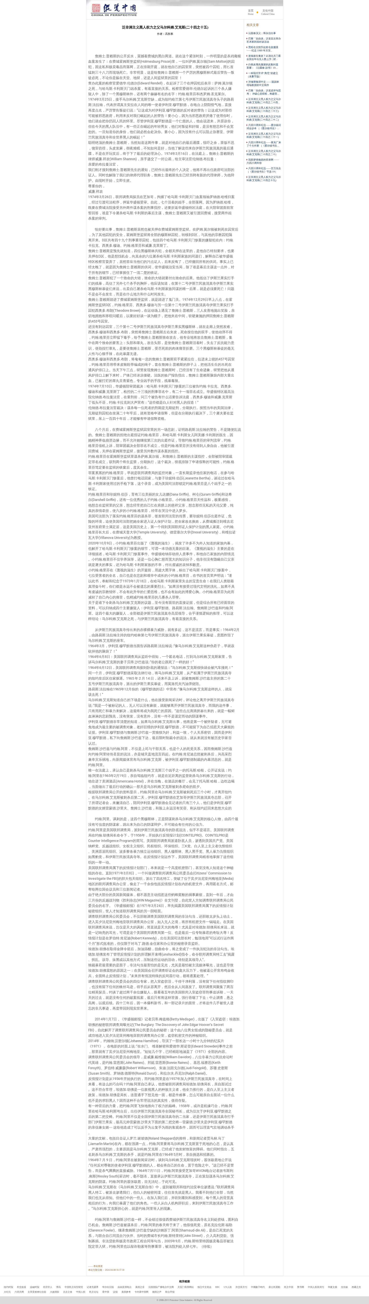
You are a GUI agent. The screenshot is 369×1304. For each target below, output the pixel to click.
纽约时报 (8, 1287)
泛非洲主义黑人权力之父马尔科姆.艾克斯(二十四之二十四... (264, 101)
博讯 (58, 1287)
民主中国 (288, 1287)
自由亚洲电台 (124, 1287)
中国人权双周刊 (316, 1287)
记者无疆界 (92, 1287)
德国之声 (156, 1292)
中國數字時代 (258, 1287)
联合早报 (170, 1292)
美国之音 (140, 1287)
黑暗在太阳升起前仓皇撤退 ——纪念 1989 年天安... (262, 49)
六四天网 (19, 1292)
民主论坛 (93, 1292)
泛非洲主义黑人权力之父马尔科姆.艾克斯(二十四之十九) (264, 179)
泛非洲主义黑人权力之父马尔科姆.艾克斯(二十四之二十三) (264, 109)
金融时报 (34, 1287)
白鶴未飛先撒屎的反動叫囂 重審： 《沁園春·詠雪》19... (262, 66)
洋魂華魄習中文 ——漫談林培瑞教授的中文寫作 (263, 84)
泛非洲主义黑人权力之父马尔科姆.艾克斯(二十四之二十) (264, 153)
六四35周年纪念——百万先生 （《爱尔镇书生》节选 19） (264, 170)
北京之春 (67, 1292)
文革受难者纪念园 (37, 1292)
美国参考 (126, 1292)
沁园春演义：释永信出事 (262, 33)
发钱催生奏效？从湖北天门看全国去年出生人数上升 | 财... (264, 58)
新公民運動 (274, 1287)
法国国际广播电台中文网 (161, 1287)
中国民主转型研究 (74, 1287)
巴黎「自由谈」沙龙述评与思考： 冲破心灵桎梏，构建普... (264, 92)
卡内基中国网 (141, 1292)
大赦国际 (54, 1292)
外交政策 (21, 1287)
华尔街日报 (108, 1287)
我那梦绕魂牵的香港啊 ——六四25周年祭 (263, 161)
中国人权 (80, 1292)
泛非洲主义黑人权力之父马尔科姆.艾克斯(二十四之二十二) (264, 118)
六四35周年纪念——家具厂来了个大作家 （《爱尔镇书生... (264, 144)
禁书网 (300, 1287)
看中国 (105, 1292)
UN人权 (228, 1287)
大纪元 (7, 1292)
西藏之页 (356, 1287)
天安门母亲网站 (186, 1287)
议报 (115, 1292)
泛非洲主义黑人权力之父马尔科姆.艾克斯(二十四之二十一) (264, 135)
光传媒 (344, 1287)
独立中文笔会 (204, 1287)
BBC (217, 1287)
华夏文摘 (332, 1287)
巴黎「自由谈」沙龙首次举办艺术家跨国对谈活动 (264, 40)
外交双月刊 (241, 1287)
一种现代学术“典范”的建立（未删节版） (262, 75)
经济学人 (47, 1287)
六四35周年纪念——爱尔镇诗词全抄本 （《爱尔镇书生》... (264, 127)
